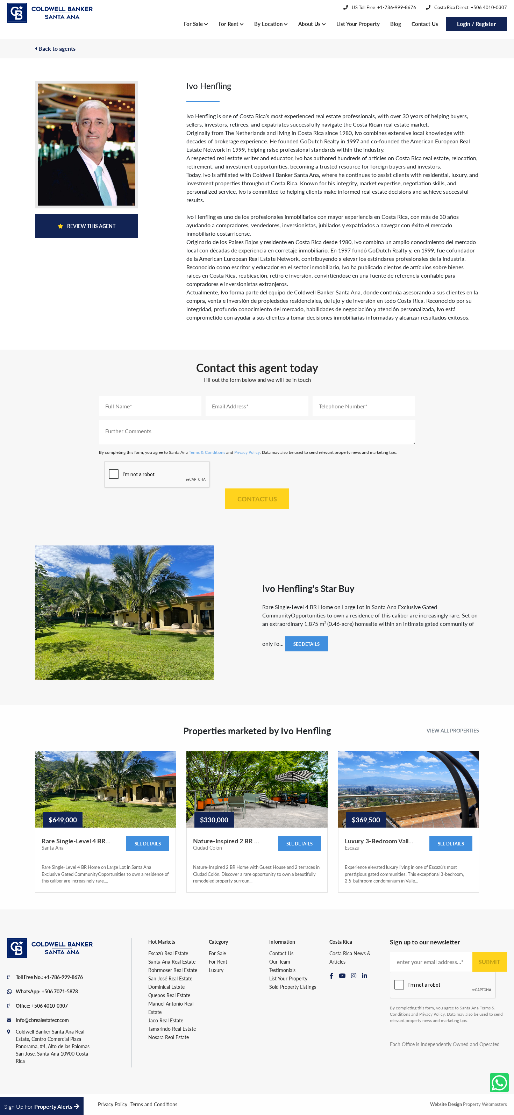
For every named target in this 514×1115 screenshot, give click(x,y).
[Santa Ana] (50, 13)
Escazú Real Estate (168, 953)
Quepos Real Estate (169, 995)
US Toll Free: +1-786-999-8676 (383, 7)
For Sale (194, 23)
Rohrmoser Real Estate (172, 969)
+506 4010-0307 (49, 1005)
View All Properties (453, 730)
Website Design (446, 1104)
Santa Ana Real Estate (171, 961)
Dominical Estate (166, 986)
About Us (310, 23)
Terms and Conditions (153, 1104)
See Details (306, 644)
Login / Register (476, 24)
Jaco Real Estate (165, 1020)
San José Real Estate (170, 978)
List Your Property (358, 23)
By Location (269, 23)
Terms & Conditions (207, 452)
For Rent (229, 23)
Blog (395, 23)
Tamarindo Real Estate (172, 1028)
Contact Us (425, 23)
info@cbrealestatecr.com (42, 1019)
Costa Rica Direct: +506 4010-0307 (470, 7)
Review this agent (90, 225)
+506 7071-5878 (60, 991)
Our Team (279, 961)
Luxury (216, 969)
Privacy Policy (247, 452)
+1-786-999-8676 (63, 976)
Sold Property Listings (292, 986)
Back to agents (56, 48)
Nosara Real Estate (168, 1037)
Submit (489, 962)
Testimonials (282, 969)
